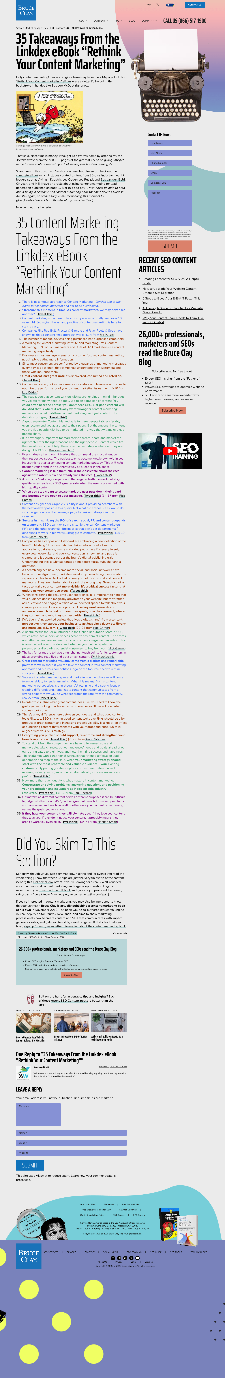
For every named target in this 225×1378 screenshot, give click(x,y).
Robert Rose (48, 698)
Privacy (118, 1261)
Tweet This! (58, 417)
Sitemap (149, 1261)
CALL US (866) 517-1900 (184, 21)
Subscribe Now (71, 974)
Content (54, 937)
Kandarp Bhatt (41, 1067)
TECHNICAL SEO (199, 1252)
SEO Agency (119, 1215)
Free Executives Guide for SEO (96, 1209)
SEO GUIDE (155, 1252)
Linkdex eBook (43, 882)
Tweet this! (45, 314)
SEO (81, 20)
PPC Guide (108, 1204)
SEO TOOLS (176, 1252)
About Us (102, 1261)
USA (149, 4)
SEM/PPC (71, 1252)
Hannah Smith (107, 822)
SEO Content (35, 937)
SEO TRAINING (134, 1252)
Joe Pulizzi (107, 335)
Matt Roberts (38, 537)
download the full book (55, 890)
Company (148, 20)
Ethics (133, 1261)
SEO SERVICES (50, 1252)
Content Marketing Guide (92, 1215)
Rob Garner (101, 628)
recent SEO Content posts (69, 1001)
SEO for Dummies (128, 1209)
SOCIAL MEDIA (110, 1252)
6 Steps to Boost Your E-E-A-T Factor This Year (70, 1038)
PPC (117, 20)
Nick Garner (117, 648)
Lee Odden (29, 392)
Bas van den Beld (113, 179)
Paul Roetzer (82, 793)
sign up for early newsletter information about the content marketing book (75, 926)
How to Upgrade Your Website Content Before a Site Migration (30, 1039)
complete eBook (27, 175)
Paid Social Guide (130, 1204)
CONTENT (99, 20)
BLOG (132, 20)
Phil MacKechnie (103, 657)
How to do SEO (87, 1204)
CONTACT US (194, 5)
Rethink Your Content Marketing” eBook (44, 81)
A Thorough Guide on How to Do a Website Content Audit (107, 1038)
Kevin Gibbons (95, 739)
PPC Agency (139, 1215)
